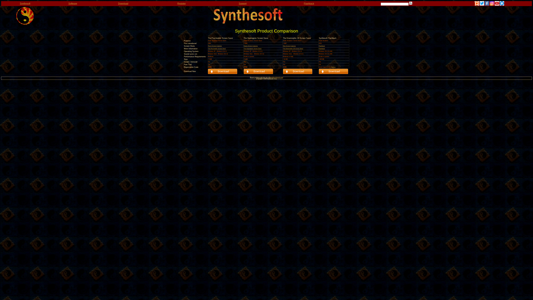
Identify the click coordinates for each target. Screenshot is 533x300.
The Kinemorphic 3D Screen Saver (293, 48)
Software (72, 3)
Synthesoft (25, 3)
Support (243, 3)
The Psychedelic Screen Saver (217, 48)
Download (123, 3)
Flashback (309, 3)
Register (181, 3)
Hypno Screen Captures (251, 46)
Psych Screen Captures (215, 46)
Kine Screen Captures (289, 46)
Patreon (333, 67)
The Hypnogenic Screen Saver (253, 48)
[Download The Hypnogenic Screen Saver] (333, 73)
